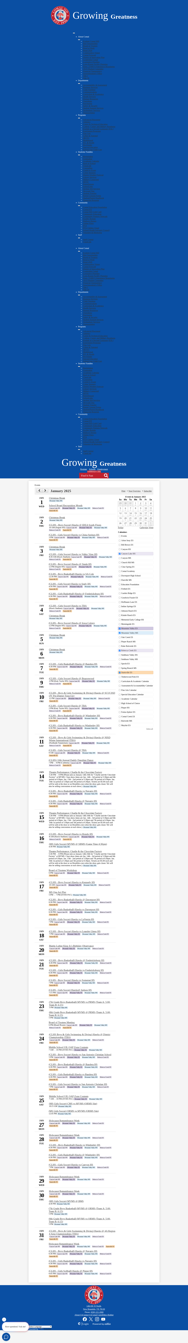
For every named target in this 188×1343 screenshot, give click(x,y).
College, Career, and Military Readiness (99, 126)
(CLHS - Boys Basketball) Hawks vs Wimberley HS (74, 1145)
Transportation (89, 113)
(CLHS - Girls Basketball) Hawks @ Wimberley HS (74, 1154)
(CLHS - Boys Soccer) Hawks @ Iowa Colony (72, 623)
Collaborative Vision (91, 53)
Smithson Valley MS (129, 659)
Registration (88, 156)
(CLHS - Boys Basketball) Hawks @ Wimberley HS (74, 715)
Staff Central (88, 239)
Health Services (89, 97)
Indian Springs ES (128, 606)
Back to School (89, 163)
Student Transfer (89, 193)
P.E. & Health (88, 143)
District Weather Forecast (93, 175)
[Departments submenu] (79, 83)
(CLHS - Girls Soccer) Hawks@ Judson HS (70, 990)
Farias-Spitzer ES (128, 712)
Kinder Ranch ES (128, 615)
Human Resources (90, 99)
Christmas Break (57, 498)
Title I (85, 76)
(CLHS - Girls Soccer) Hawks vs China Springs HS (74, 534)
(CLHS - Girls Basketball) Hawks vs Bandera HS (73, 1074)
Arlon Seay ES (127, 540)
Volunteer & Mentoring (92, 233)
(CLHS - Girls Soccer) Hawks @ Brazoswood (71, 678)
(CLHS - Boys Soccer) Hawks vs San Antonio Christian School (80, 1054)
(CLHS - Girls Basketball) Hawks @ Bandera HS (73, 664)
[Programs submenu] (79, 329)
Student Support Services (93, 108)
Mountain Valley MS (129, 633)
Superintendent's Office (92, 73)
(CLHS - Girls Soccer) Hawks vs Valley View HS (73, 554)
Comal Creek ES (128, 716)
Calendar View (146, 527)
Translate (47, 1329)
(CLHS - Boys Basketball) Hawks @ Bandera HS (73, 1064)
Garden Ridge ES (128, 593)
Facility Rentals (89, 219)
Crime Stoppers (89, 173)
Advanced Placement (91, 120)
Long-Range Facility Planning (95, 64)
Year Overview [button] (134, 491)
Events (124, 536)
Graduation (87, 159)
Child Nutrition (89, 90)
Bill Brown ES (127, 545)
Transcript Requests (91, 200)
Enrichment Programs (92, 131)
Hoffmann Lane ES (129, 602)
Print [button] (123, 491)
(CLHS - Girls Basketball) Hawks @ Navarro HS (73, 801)
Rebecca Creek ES (128, 650)
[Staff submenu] (79, 449)
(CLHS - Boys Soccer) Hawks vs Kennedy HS (72, 882)
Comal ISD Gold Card (92, 212)
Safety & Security (90, 106)
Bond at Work (89, 48)
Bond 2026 (87, 50)
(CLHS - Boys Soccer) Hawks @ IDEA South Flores (75, 525)
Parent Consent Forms (92, 196)
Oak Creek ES (127, 637)
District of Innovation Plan (93, 57)
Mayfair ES (126, 725)
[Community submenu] (79, 205)
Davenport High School (131, 576)
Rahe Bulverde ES (128, 646)
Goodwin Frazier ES (129, 598)
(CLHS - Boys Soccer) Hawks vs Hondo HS (71, 834)
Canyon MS (126, 558)
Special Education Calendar (132, 694)
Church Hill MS (127, 562)
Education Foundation (130, 584)
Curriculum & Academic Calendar (135, 681)
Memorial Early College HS (132, 620)
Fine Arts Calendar (128, 690)
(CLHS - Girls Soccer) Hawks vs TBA (68, 605)
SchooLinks (88, 186)
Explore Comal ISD (91, 41)
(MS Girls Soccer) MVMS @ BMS (66, 1201)
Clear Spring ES (127, 567)
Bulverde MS (126, 721)
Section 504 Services (91, 189)
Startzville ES (126, 672)
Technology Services (91, 110)
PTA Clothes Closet (91, 228)
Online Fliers (88, 223)
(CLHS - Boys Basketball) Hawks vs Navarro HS (73, 791)
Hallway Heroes (89, 221)
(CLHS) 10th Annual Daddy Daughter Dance (71, 760)
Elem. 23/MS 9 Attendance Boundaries (99, 67)
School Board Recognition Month (65, 505)
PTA (85, 226)
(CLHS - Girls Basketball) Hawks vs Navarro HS (73, 1261)
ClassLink (87, 166)
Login (85, 1323)
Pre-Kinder (87, 145)
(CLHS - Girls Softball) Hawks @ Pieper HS (71, 1271)
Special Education (90, 147)
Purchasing (87, 103)
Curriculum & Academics (93, 94)
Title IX (86, 78)
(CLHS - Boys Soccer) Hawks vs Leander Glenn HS (75, 931)
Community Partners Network (95, 216)
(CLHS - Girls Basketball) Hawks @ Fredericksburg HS (76, 593)
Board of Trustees (90, 46)
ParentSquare (88, 184)
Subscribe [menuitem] (148, 491)
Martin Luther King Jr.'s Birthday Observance (71, 946)
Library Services (89, 177)
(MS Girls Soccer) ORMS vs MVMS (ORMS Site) (74, 1111)
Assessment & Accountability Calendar (137, 686)
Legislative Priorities (91, 62)
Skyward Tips (88, 191)
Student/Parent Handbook (93, 198)
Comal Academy (128, 571)
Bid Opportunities (90, 44)
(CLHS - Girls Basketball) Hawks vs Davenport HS (74, 909)
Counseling (87, 168)
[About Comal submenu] (79, 39)
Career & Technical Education (95, 124)
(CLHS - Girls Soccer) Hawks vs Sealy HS (70, 584)
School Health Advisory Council (96, 230)
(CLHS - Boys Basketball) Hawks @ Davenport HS (74, 899)
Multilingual (88, 140)
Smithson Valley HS (129, 655)
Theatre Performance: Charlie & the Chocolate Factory (75, 772)
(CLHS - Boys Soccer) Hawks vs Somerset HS (72, 980)
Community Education (92, 214)
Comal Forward (89, 55)
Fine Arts (87, 133)
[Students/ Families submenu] (79, 366)
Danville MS (126, 580)
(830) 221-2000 (97, 1312)
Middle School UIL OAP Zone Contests (68, 1047)
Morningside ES (127, 624)
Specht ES (125, 664)
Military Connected (91, 180)
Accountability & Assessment (95, 85)
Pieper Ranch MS (128, 642)
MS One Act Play (57, 892)
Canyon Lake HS (128, 554)
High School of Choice (130, 703)
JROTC (86, 138)
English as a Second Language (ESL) (98, 129)
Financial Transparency (92, 71)
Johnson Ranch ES (129, 611)
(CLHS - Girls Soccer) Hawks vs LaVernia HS (71, 919)
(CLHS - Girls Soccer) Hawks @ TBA (68, 705)
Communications (90, 92)
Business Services (90, 87)
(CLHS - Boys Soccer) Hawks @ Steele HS (70, 564)
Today (120, 527)
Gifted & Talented (90, 136)
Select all (149, 729)
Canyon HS (126, 549)
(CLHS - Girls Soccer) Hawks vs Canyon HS (71, 1164)
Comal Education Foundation (95, 207)
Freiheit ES (125, 589)
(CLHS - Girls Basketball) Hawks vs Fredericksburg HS (76, 970)
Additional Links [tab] (94, 471)
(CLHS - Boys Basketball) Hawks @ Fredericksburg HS (76, 960)
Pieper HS (125, 708)
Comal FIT (87, 209)
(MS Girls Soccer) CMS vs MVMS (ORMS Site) (73, 1103)
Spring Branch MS (128, 668)
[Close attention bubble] (4, 1319)
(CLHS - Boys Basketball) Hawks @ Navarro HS (73, 1251)
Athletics (86, 122)
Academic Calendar (91, 161)
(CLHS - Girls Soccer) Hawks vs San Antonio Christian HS (78, 1084)
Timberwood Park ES (130, 677)
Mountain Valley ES (129, 628)
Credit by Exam (89, 170)
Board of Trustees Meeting (62, 1022)
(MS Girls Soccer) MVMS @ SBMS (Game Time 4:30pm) (78, 844)
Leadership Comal (90, 60)
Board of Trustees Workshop (63, 870)
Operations (87, 101)
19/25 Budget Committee (93, 69)
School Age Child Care (92, 150)
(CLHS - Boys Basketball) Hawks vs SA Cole (71, 574)
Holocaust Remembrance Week (64, 1120)
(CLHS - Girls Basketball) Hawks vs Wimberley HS (74, 725)
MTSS (86, 182)
